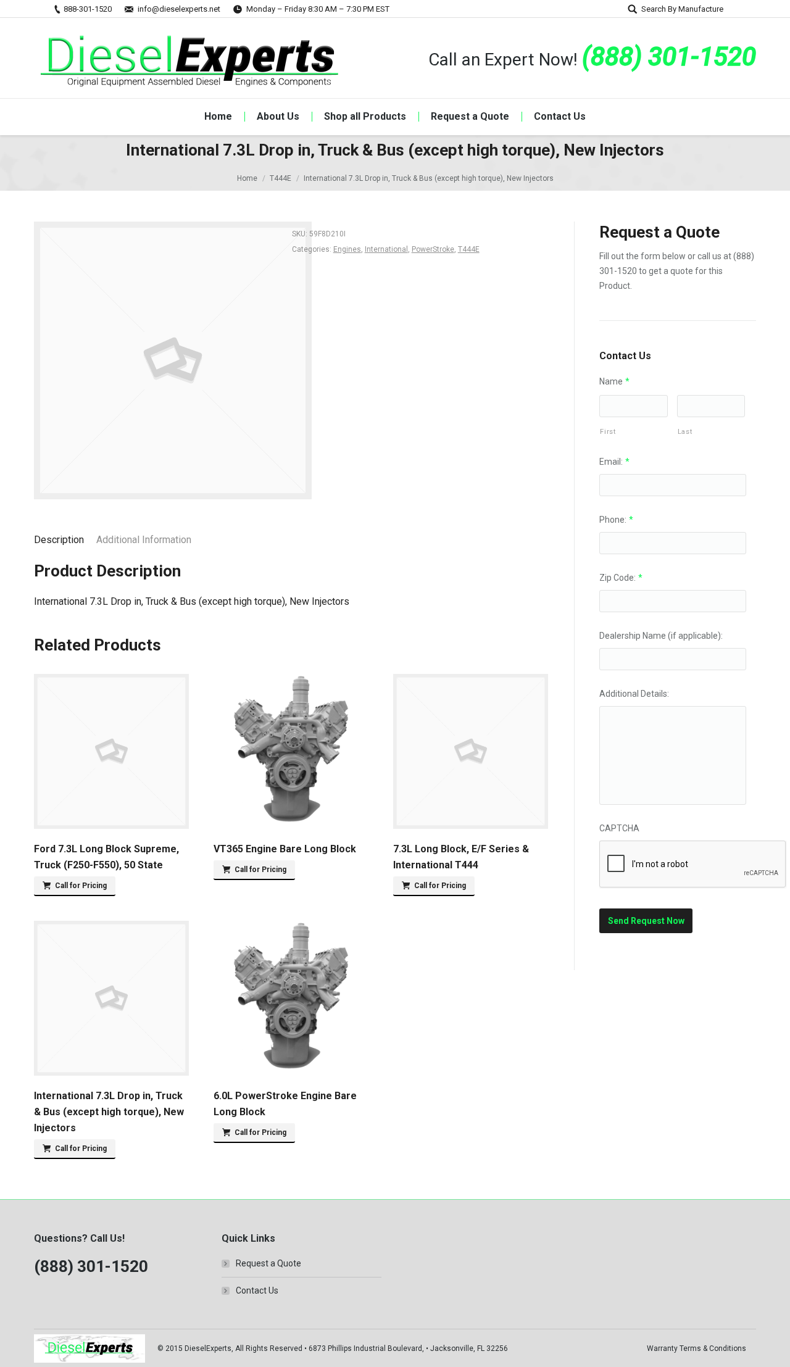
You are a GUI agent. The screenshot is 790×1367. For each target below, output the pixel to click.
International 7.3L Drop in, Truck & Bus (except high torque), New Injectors (109, 1112)
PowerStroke (433, 249)
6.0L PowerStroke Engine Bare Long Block (285, 1104)
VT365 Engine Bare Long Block (285, 849)
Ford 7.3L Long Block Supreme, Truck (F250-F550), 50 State (106, 857)
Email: (614, 462)
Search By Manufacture (682, 9)
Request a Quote (268, 1263)
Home (247, 178)
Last (685, 431)
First (607, 431)
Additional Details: (634, 694)
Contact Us (257, 1290)
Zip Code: (620, 578)
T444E (280, 178)
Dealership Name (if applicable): (661, 636)
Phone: (616, 520)
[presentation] (693, 865)
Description (59, 540)
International (386, 249)
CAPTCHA (619, 828)
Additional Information (143, 540)
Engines (347, 249)
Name (614, 381)
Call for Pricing (81, 885)
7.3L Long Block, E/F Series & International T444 (461, 857)
